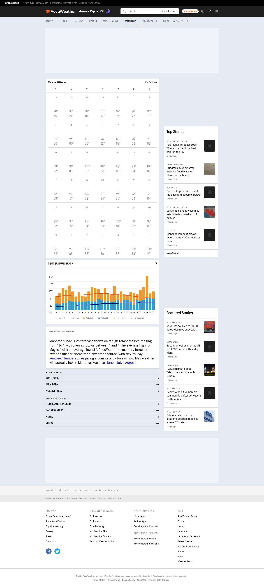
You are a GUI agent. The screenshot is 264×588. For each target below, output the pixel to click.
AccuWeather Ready (187, 516)
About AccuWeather (55, 521)
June (110, 363)
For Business (11, 3)
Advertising (70, 3)
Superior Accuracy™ (89, 3)
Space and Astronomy (188, 546)
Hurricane (182, 531)
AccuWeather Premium (145, 538)
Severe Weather (185, 541)
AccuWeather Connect (100, 536)
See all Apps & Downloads (146, 526)
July (119, 363)
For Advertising (97, 526)
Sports (181, 551)
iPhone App (139, 516)
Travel (181, 556)
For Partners (95, 521)
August (130, 363)
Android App (140, 521)
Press (48, 536)
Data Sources (163, 580)
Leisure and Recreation (189, 536)
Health (181, 526)
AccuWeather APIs (98, 531)
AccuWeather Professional (146, 543)
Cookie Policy (129, 580)
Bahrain (83, 490)
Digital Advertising (54, 526)
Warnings (28, 3)
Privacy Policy (114, 580)
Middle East (65, 490)
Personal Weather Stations (102, 541)
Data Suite (42, 3)
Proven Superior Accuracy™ (58, 516)
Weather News (185, 561)
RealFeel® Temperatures (66, 358)
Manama (113, 490)
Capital (98, 490)
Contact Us (51, 541)
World (49, 490)
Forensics (56, 3)
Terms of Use (99, 580)
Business (182, 521)
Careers (49, 531)
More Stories (172, 253)
